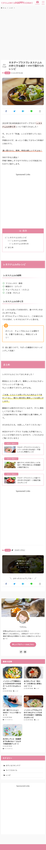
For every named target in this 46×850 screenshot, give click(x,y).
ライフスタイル (11, 770)
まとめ (11, 247)
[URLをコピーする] (40, 111)
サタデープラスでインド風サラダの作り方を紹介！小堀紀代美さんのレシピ (28, 480)
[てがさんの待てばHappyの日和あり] (17, 3)
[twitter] (21, 651)
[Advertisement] (23, 34)
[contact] (25, 651)
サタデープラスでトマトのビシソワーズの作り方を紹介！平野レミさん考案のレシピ (28, 449)
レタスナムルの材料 (19, 241)
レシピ (7, 73)
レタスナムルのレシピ (17, 237)
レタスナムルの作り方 (20, 244)
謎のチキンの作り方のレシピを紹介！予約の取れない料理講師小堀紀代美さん (28, 464)
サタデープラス (20, 550)
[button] (6, 111)
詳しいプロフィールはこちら (23, 644)
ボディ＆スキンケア (13, 765)
